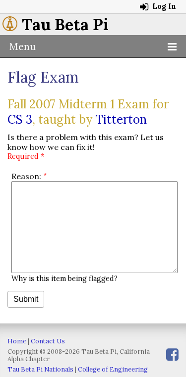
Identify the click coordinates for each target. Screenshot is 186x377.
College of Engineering (113, 369)
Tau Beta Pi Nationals (40, 369)
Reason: (26, 176)
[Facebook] (172, 354)
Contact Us (48, 341)
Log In (163, 6)
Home (16, 341)
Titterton (121, 119)
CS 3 (19, 119)
